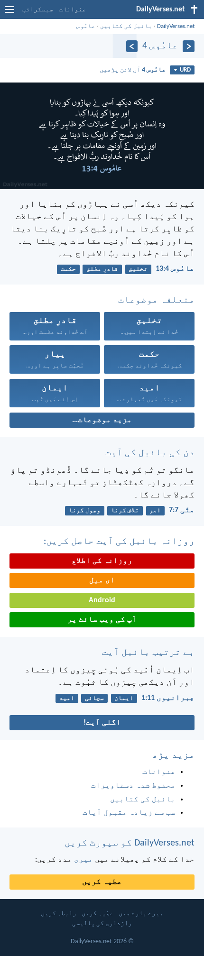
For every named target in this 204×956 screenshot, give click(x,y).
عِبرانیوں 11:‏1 (168, 698)
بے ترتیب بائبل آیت (148, 652)
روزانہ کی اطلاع (102, 561)
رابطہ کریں (58, 913)
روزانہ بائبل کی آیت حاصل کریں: (119, 541)
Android (102, 600)
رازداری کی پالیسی (102, 923)
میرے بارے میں (141, 913)
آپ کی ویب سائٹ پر (102, 620)
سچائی (94, 698)
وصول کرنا (85, 510)
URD (185, 70)
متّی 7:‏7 (182, 510)
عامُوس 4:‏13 (175, 269)
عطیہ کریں (102, 882)
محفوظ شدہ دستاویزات (133, 786)
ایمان (123, 698)
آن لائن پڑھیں (133, 70)
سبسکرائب (37, 9)
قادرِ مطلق (102, 269)
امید (66, 698)
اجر (155, 510)
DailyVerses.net (176, 26)
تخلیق (138, 269)
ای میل (102, 580)
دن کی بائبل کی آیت (150, 453)
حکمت (68, 269)
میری (83, 860)
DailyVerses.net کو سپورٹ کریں (130, 843)
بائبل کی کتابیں (126, 26)
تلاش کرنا (125, 510)
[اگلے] (132, 46)
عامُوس (85, 26)
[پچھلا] (189, 46)
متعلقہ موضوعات (156, 300)
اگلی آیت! (102, 722)
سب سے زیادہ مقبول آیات (129, 813)
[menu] (9, 13)
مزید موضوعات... (102, 420)
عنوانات (72, 9)
